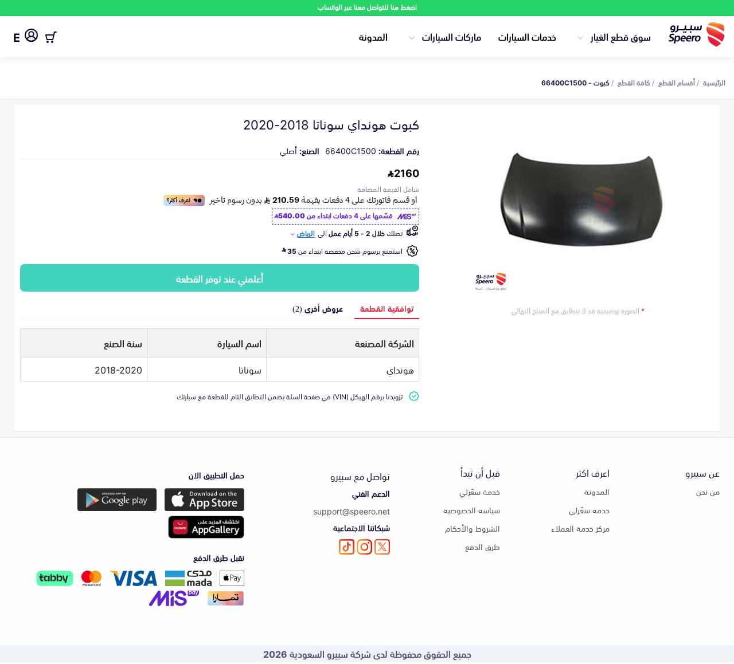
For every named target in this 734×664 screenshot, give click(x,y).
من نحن (708, 491)
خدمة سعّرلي (589, 510)
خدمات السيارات (527, 36)
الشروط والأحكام (472, 528)
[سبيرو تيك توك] (346, 547)
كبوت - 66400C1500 (575, 82)
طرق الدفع (482, 546)
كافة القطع (634, 82)
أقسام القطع (676, 82)
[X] (382, 547)
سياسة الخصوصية (471, 510)
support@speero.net (351, 511)
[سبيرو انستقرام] (364, 547)
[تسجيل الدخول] (31, 37)
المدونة (373, 36)
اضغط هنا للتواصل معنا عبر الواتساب (367, 6)
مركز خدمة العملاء (580, 528)
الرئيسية (714, 82)
